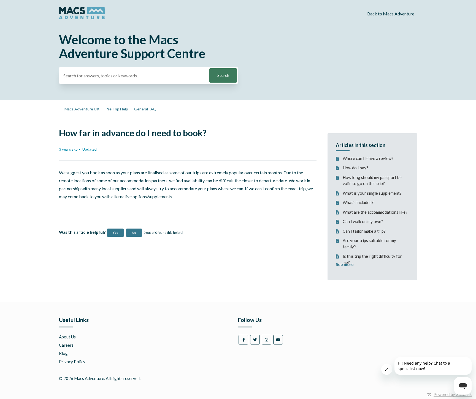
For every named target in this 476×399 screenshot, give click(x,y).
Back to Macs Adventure (390, 13)
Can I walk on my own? (363, 221)
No (134, 232)
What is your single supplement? (372, 193)
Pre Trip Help (117, 109)
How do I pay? (355, 167)
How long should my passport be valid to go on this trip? (372, 180)
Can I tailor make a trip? (364, 231)
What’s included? (358, 202)
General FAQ (145, 109)
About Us (67, 336)
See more (345, 264)
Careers (66, 345)
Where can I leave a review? (368, 158)
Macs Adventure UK (81, 109)
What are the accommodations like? (375, 212)
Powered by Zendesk (453, 394)
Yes (115, 232)
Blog (63, 353)
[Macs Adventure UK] (82, 17)
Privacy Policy (72, 361)
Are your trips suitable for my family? (369, 243)
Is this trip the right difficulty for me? (372, 259)
